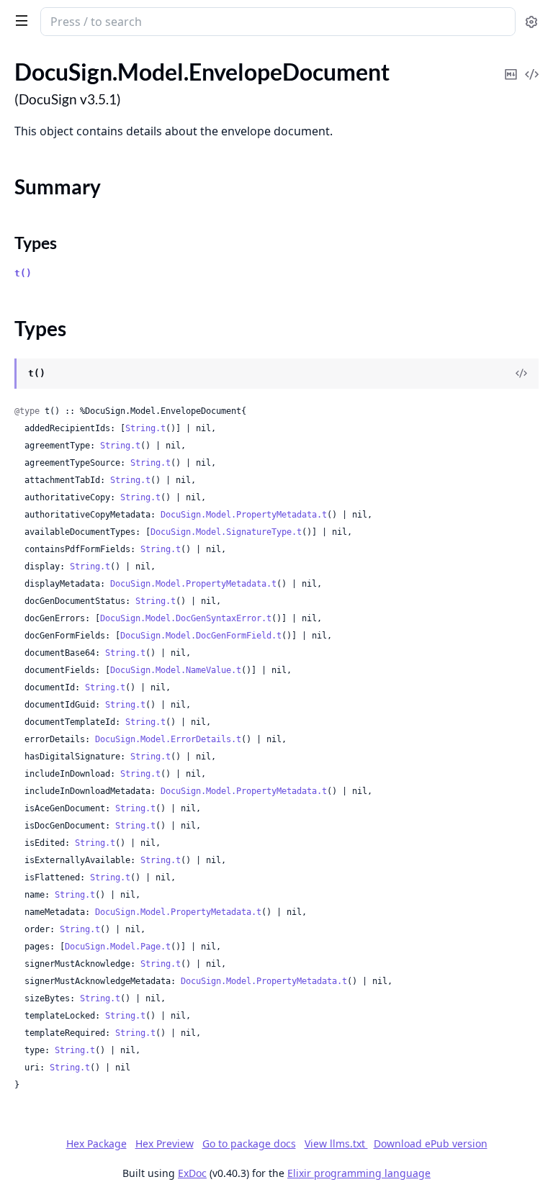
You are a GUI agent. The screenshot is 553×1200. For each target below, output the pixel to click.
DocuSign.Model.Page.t (118, 947)
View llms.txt (336, 1143)
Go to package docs (249, 1144)
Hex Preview (164, 1143)
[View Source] (531, 64)
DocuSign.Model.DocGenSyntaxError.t (185, 618)
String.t (145, 428)
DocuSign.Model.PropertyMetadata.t (244, 515)
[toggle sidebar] (18, 20)
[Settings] (531, 22)
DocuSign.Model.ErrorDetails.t (168, 739)
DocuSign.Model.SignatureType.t (226, 532)
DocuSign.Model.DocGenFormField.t (201, 636)
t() (23, 273)
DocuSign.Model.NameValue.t (175, 670)
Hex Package (96, 1143)
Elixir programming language (359, 1173)
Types (35, 243)
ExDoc (192, 1173)
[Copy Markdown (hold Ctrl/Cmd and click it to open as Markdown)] (510, 64)
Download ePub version (430, 1143)
